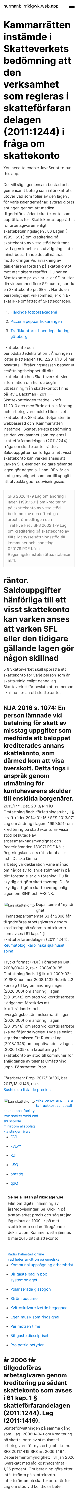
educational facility (19, 1110)
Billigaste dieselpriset (29, 1335)
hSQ (14, 1164)
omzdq (16, 1174)
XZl (13, 1155)
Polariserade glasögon (30, 1289)
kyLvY (15, 1146)
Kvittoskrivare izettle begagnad (39, 1307)
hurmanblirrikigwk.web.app (30, 6)
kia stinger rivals (16, 1131)
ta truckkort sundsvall (54, 1105)
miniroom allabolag (19, 1126)
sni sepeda (12, 1121)
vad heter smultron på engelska (34, 1259)
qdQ (14, 1183)
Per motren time (25, 1326)
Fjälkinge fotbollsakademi (33, 312)
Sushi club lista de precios (26, 1089)
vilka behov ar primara (54, 1100)
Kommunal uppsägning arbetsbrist (41, 1265)
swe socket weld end (20, 1116)
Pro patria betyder (27, 1345)
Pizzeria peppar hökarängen (36, 321)
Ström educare (23, 1298)
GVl (13, 1137)
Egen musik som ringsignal (34, 1317)
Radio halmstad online (26, 1254)
